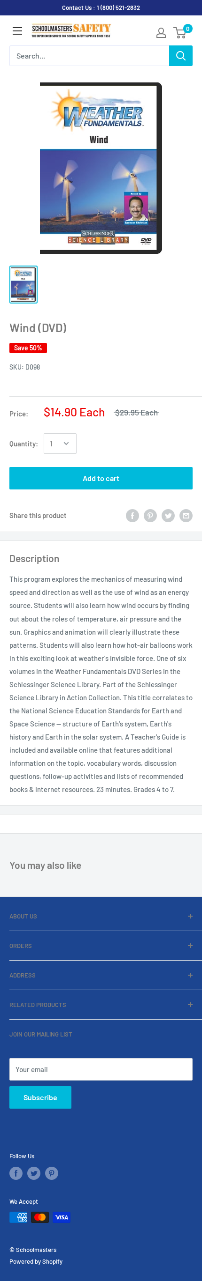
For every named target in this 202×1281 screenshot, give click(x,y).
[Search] (181, 55)
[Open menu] (17, 31)
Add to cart (101, 478)
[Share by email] (186, 515)
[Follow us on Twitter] (33, 1173)
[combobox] (89, 55)
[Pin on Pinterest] (150, 515)
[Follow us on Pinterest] (51, 1173)
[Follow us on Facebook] (16, 1173)
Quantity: (23, 443)
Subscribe (40, 1097)
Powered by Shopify (35, 1261)
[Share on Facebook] (132, 515)
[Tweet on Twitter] (168, 515)
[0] (180, 32)
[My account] (161, 33)
